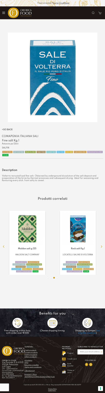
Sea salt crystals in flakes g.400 (78, 249)
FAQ (26, 363)
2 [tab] (51, 278)
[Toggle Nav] (5, 12)
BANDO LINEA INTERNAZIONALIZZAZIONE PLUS (39, 376)
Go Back (8, 130)
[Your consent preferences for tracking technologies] (100, 388)
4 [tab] (57, 278)
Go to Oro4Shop (61, 3)
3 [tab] (54, 278)
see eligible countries (89, 332)
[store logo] (31, 12)
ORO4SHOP (29, 371)
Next (101, 247)
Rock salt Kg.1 (27, 249)
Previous (4, 247)
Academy (28, 360)
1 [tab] (48, 278)
